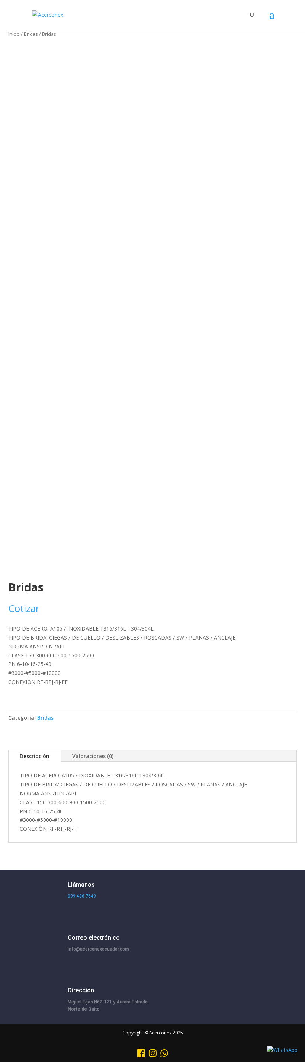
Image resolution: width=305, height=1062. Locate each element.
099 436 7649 (82, 896)
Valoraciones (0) (92, 756)
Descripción (34, 756)
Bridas (31, 34)
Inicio (14, 34)
